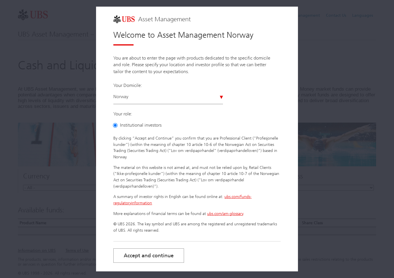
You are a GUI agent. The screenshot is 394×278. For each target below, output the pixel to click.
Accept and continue (149, 255)
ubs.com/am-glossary (225, 213)
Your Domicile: (127, 85)
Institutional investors (141, 125)
